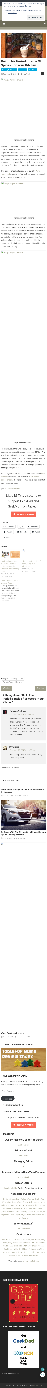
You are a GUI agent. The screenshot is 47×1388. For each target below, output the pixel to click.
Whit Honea (8, 1246)
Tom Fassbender (38, 1242)
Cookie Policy (12, 13)
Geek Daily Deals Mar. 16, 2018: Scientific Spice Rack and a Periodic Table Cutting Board (10, 566)
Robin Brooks (24, 1242)
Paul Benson (7, 1239)
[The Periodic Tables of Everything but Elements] (31, 554)
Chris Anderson (23, 1228)
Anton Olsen (34, 1249)
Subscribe (8, 1099)
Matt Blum (23, 1155)
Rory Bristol (13, 1242)
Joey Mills (14, 1249)
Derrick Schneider (27, 1252)
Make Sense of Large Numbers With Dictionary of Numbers (22, 790)
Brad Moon (23, 1249)
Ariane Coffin (21, 795)
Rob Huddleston (20, 1246)
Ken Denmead (23, 1145)
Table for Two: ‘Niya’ (8, 688)
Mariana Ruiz (14, 1252)
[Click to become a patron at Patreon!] (23, 514)
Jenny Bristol (23, 1177)
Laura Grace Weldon (24, 1037)
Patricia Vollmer (18, 711)
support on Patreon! (30, 1261)
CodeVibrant (37, 1385)
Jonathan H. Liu (10, 1188)
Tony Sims (40, 1252)
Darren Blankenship (21, 1239)
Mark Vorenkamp (31, 1255)
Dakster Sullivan (16, 1255)
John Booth (35, 1239)
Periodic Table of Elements (12, 682)
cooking (14, 679)
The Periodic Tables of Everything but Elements (31, 563)
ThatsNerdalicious (12, 488)
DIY (22, 679)
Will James (32, 1246)
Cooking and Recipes (9, 70)
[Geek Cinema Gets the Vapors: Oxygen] (11, 590)
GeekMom (32, 70)
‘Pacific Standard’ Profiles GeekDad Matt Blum (41, 688)
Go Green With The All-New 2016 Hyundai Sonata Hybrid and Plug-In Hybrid (23, 833)
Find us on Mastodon (10, 1373)
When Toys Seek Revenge (12, 1033)
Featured (22, 70)
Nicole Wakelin (25, 74)
